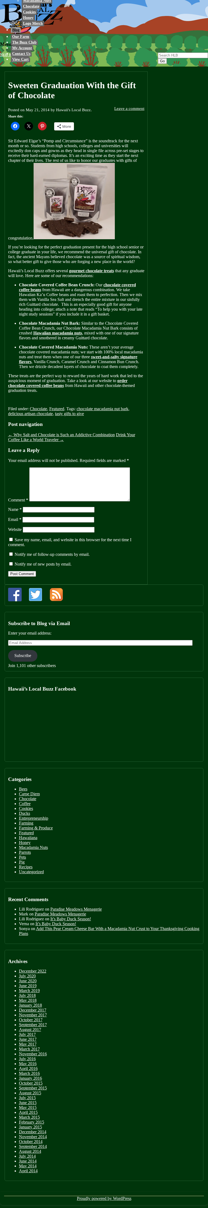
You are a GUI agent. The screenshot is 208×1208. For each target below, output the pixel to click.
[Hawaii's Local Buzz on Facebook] (15, 594)
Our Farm (20, 37)
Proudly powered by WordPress (104, 1198)
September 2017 (33, 1024)
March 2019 (29, 990)
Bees (23, 789)
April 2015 (28, 1112)
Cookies (29, 12)
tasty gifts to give (69, 413)
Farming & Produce (36, 828)
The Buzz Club (24, 42)
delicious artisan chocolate (30, 413)
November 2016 (33, 1054)
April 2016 (28, 1068)
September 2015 (33, 1088)
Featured (56, 408)
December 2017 (32, 1010)
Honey (28, 18)
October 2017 (31, 1019)
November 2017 (33, 1015)
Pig (22, 862)
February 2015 (31, 1122)
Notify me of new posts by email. (43, 564)
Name (15, 509)
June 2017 (28, 1039)
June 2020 (28, 981)
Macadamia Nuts (33, 847)
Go (162, 61)
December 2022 (32, 971)
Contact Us (21, 54)
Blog (16, 30)
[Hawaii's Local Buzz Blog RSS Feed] (56, 594)
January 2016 (30, 1078)
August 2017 (30, 1029)
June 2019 (28, 985)
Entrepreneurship (33, 818)
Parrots (25, 852)
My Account (22, 48)
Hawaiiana (28, 837)
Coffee (25, 803)
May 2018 (28, 1000)
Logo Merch (33, 23)
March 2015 (29, 1117)
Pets (22, 857)
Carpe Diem (29, 794)
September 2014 (33, 1146)
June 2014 (28, 1161)
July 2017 (27, 1034)
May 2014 (28, 1166)
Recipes (25, 867)
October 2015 (31, 1083)
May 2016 (28, 1063)
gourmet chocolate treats (91, 270)
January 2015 (30, 1127)
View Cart (20, 59)
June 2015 (28, 1102)
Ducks (24, 813)
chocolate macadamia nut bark (102, 408)
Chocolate (31, 6)
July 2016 (27, 1058)
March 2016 (29, 1073)
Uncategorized (31, 871)
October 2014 (31, 1141)
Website (15, 529)
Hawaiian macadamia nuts (57, 333)
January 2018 (30, 1005)
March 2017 (29, 1049)
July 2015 (27, 1097)
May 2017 (28, 1044)
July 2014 (27, 1156)
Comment (18, 500)
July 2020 (27, 976)
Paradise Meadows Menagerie (76, 909)
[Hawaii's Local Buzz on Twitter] (35, 594)
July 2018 (27, 995)
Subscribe (22, 655)
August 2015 (30, 1093)
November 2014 (33, 1136)
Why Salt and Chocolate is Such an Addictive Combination (61, 434)
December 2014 (32, 1132)
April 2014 (28, 1170)
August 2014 (30, 1151)
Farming (26, 823)
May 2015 (28, 1107)
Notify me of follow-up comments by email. (52, 554)
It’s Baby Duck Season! (70, 919)
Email (14, 519)
